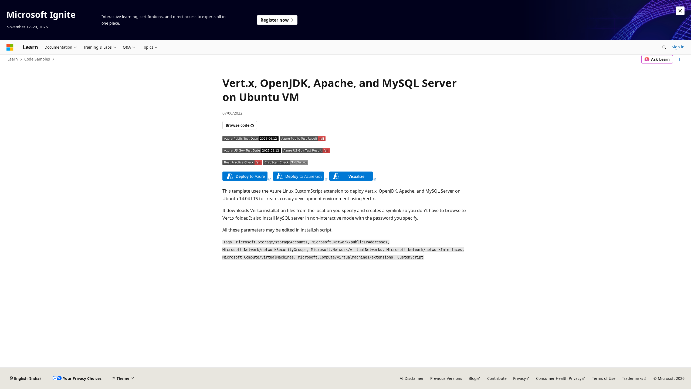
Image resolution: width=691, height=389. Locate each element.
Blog (473, 378)
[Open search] (664, 47)
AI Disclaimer (412, 378)
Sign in (678, 46)
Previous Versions (446, 378)
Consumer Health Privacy (558, 378)
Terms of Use (603, 378)
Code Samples (37, 59)
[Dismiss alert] (680, 10)
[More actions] (680, 59)
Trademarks (632, 378)
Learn (13, 59)
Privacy (519, 378)
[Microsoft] (9, 47)
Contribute (497, 378)
